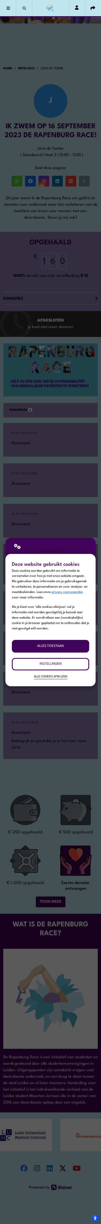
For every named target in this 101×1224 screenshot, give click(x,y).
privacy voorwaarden (67, 592)
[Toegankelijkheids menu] (95, 1218)
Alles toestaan (50, 646)
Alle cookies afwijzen (50, 676)
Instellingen (51, 664)
